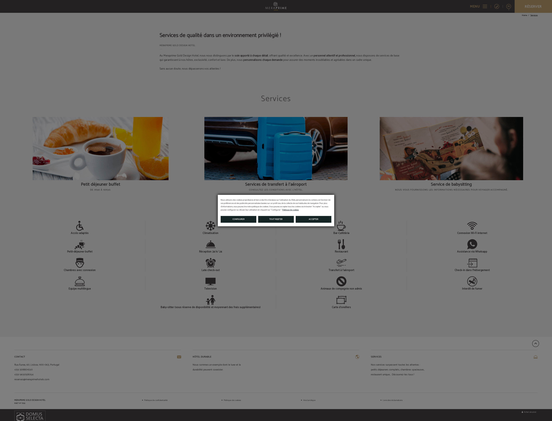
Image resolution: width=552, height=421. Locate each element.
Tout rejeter (276, 219)
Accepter (313, 219)
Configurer (238, 219)
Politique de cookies (290, 210)
